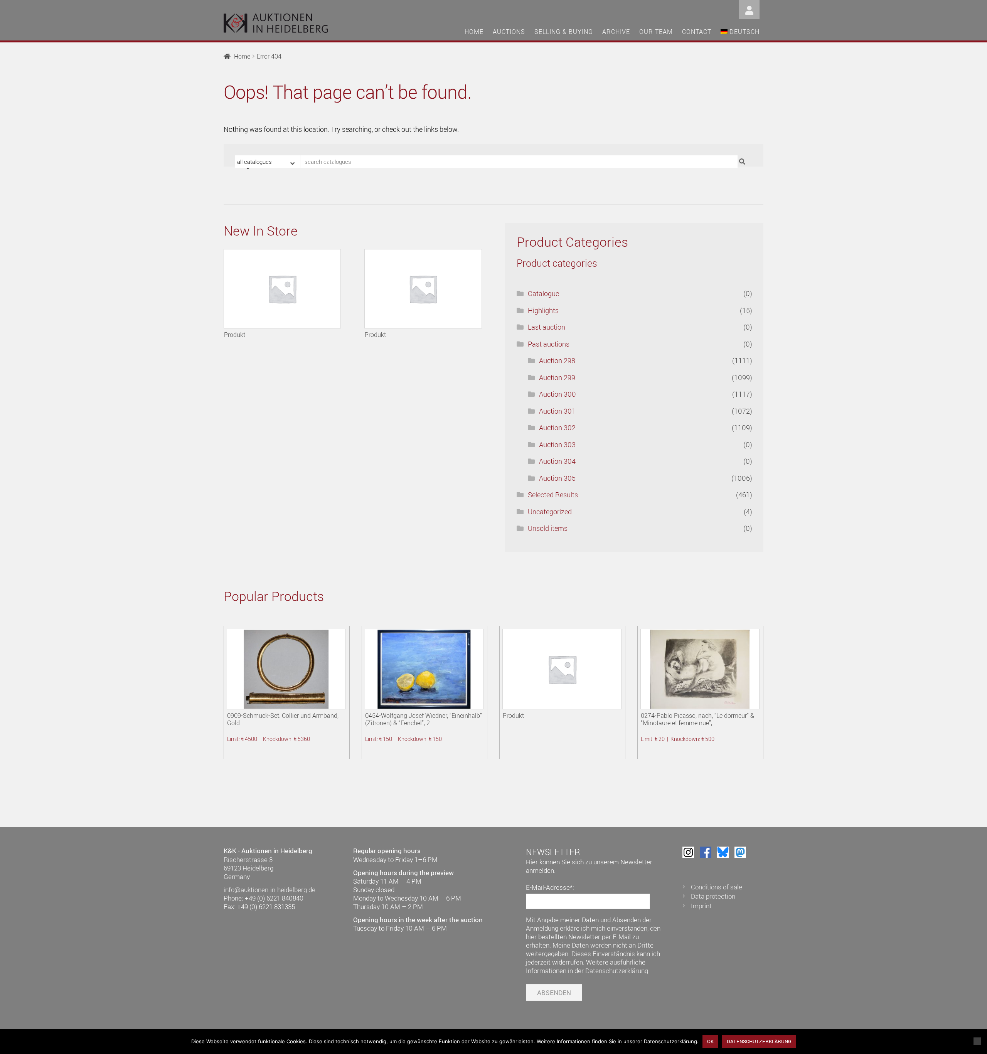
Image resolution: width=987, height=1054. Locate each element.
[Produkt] (282, 288)
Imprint (701, 905)
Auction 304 (557, 461)
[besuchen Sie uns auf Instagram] (688, 852)
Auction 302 (557, 427)
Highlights (543, 310)
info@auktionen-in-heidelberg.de (269, 889)
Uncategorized (550, 511)
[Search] (743, 161)
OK (710, 1041)
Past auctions (548, 344)
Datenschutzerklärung (616, 970)
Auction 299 (557, 377)
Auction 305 (557, 478)
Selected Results (553, 494)
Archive (616, 31)
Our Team (656, 31)
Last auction (546, 327)
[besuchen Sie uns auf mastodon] (740, 852)
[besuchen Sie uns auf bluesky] (723, 852)
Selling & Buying (563, 31)
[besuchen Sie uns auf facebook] (705, 852)
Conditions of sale (716, 886)
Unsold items (548, 528)
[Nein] (977, 1041)
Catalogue (543, 293)
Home (474, 31)
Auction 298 (557, 360)
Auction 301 (557, 411)
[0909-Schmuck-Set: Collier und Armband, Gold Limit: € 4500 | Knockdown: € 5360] (286, 669)
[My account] (749, 8)
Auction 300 (557, 394)
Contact (696, 31)
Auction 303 (557, 444)
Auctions (509, 31)
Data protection (713, 896)
